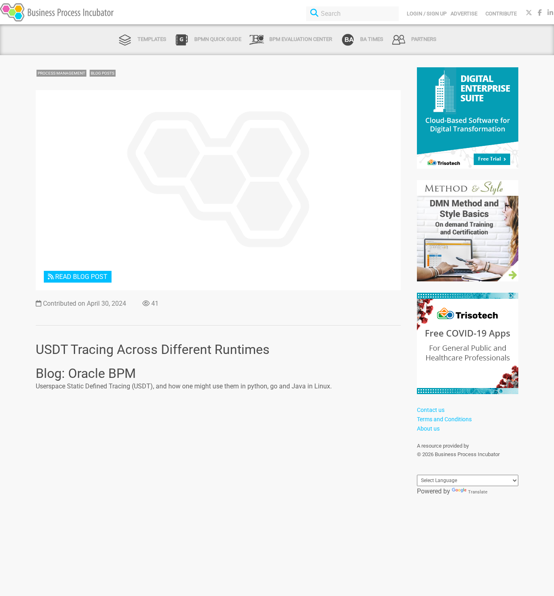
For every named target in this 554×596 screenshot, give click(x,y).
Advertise (464, 14)
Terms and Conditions (444, 419)
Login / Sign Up (427, 14)
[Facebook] (540, 13)
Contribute (501, 14)
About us (428, 428)
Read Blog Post (80, 277)
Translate (477, 492)
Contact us (430, 410)
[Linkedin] (550, 13)
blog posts (102, 73)
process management (61, 73)
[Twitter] (529, 13)
